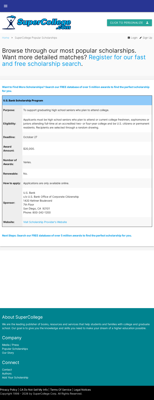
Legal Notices (82, 389)
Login (132, 37)
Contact (7, 369)
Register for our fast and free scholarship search (74, 60)
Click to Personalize (129, 22)
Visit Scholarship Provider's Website (45, 222)
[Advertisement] (77, 279)
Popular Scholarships (15, 348)
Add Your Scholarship (15, 377)
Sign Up (145, 37)
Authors (6, 373)
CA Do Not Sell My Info (34, 389)
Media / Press (10, 344)
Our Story (8, 352)
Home (5, 37)
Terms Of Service (60, 389)
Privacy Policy (8, 389)
